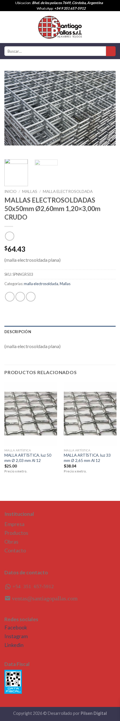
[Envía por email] (31, 297)
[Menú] (7, 27)
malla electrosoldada (68, 191)
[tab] (60, 332)
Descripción (17, 331)
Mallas (29, 191)
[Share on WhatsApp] (10, 297)
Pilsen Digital (94, 713)
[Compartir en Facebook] (20, 297)
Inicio (10, 191)
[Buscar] (111, 51)
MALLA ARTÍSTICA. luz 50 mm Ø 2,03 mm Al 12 (27, 458)
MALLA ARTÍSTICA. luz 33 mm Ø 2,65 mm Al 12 (87, 458)
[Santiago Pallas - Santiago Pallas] (60, 27)
